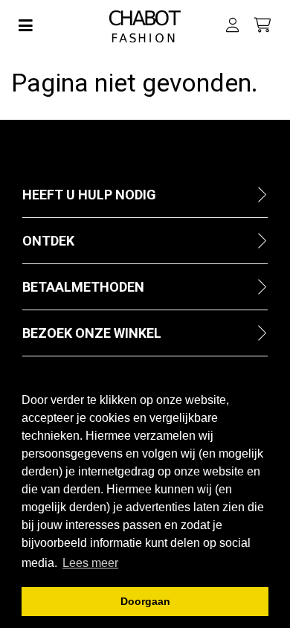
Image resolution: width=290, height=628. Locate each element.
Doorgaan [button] (145, 601)
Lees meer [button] (90, 563)
